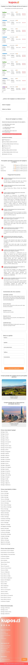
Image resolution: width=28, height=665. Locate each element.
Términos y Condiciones (5, 645)
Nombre (5, 337)
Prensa (2, 636)
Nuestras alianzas (4, 633)
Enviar (24, 659)
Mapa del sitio (3, 650)
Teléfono (5, 352)
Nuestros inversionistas (5, 635)
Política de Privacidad (5, 647)
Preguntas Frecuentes (5, 651)
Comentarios (7, 357)
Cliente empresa (4, 648)
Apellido (5, 342)
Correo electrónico (8, 347)
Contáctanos (3, 638)
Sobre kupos (3, 632)
